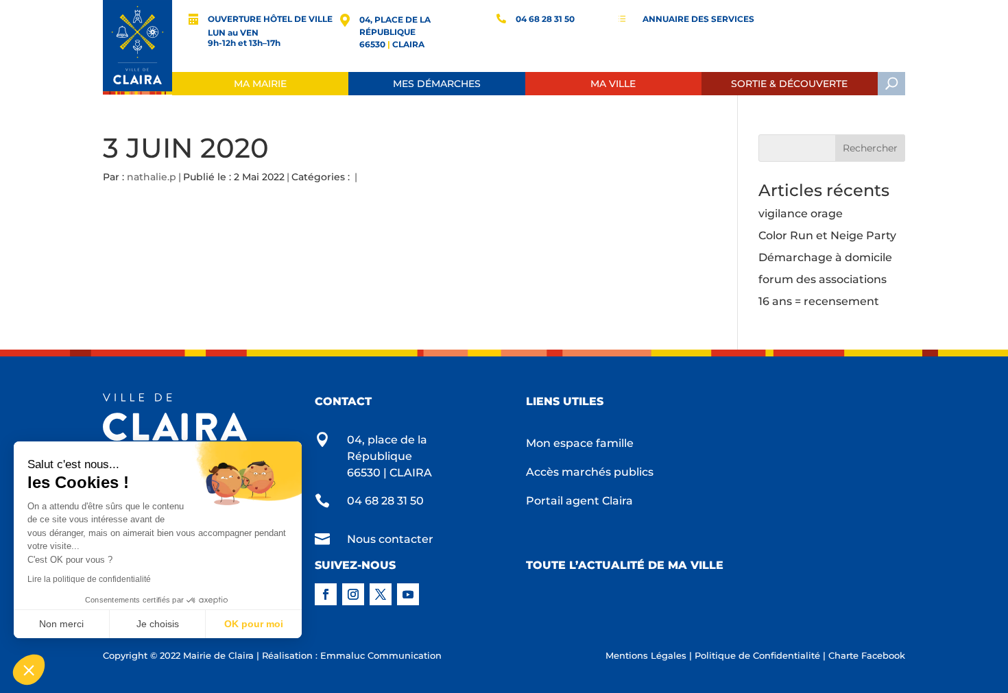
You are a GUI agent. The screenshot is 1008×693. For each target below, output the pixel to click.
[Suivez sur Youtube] (408, 594)
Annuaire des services (698, 19)
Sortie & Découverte (789, 83)
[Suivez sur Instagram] (353, 594)
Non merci (61, 623)
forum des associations (822, 279)
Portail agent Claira (579, 501)
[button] (28, 669)
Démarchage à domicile (825, 257)
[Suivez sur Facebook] (326, 594)
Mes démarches (437, 83)
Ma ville (613, 83)
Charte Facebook (866, 655)
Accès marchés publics (589, 472)
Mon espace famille (580, 444)
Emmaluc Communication (381, 655)
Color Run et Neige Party (827, 235)
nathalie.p (151, 177)
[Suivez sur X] (381, 594)
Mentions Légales (645, 655)
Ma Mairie (260, 83)
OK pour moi (253, 623)
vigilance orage (800, 213)
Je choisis (157, 623)
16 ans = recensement (818, 301)
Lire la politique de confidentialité (89, 579)
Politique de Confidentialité (757, 655)
